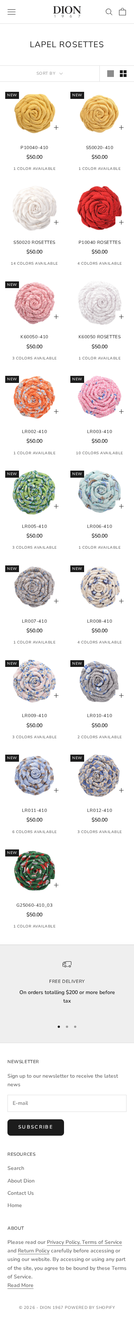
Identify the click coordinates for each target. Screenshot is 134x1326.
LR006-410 (99, 526)
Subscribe (35, 1127)
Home (14, 1205)
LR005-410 (34, 526)
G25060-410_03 (34, 905)
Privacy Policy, (64, 1242)
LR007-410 (34, 621)
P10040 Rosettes (100, 242)
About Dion (21, 1180)
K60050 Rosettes (100, 337)
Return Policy (34, 1250)
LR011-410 (34, 810)
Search (15, 1168)
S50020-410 (100, 148)
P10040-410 (34, 148)
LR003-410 (99, 432)
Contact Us (20, 1193)
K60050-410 (34, 337)
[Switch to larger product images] (110, 73)
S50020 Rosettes (34, 242)
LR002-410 (34, 432)
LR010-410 (99, 716)
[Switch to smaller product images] (123, 73)
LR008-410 (99, 621)
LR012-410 (99, 810)
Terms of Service (102, 1242)
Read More (20, 1285)
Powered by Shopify (90, 1307)
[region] (67, 987)
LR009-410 (34, 716)
